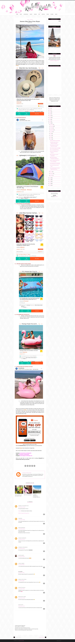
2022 (50, 115)
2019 (50, 121)
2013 (50, 185)
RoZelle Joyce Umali (22, 579)
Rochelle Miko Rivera (26, 472)
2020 (50, 119)
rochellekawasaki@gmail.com (54, 60)
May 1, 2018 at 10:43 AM (21, 548)
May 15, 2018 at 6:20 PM (21, 588)
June (51, 135)
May (51, 137)
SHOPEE (28, 19)
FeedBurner (56, 196)
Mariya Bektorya (21, 527)
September (51, 129)
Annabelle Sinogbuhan (22, 547)
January (51, 175)
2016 (50, 179)
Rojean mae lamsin (22, 596)
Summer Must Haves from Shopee (55, 140)
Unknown (20, 518)
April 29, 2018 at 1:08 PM (21, 519)
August (51, 131)
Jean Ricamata (21, 555)
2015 (50, 181)
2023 (50, 113)
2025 (50, 110)
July (50, 133)
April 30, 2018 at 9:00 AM (21, 528)
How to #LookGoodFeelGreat (54, 149)
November (51, 126)
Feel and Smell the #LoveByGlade (55, 163)
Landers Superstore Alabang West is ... (37, 496)
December (51, 124)
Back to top (59, 640)
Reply (44, 514)
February (51, 173)
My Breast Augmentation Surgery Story (23, 513)
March (51, 171)
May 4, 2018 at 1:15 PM (21, 572)
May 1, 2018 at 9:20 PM (21, 564)
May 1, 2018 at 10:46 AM (21, 556)
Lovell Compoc (21, 563)
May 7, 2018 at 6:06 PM (21, 580)
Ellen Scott (20, 604)
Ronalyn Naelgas (21, 587)
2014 (50, 183)
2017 (50, 177)
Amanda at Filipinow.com (23, 505)
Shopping (31, 19)
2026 (50, 108)
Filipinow (19, 510)
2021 (50, 117)
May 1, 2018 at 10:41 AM (21, 539)
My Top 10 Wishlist (28, 494)
